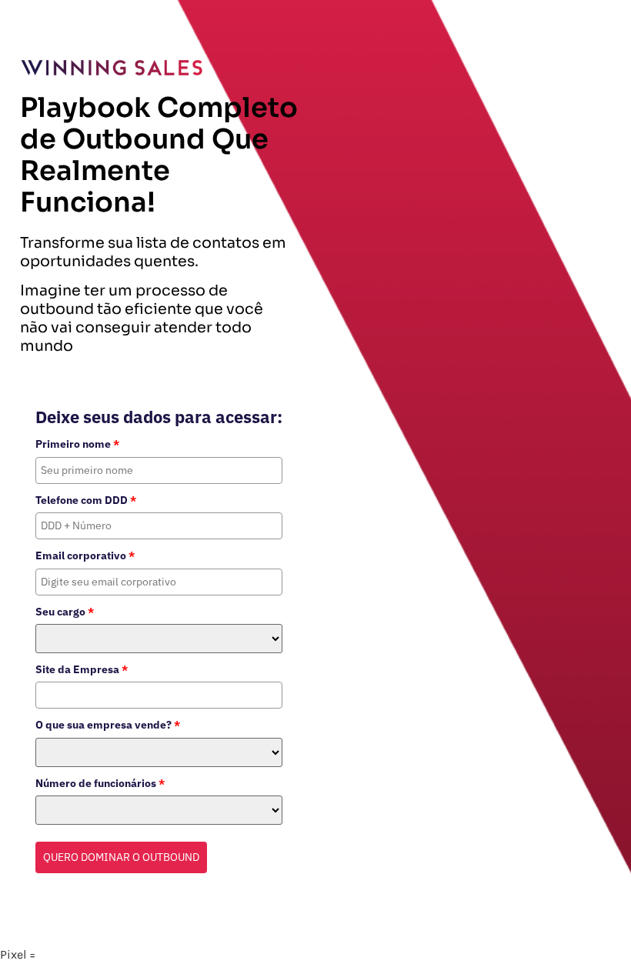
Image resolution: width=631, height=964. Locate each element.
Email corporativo (85, 555)
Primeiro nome (77, 444)
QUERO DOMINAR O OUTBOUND (121, 857)
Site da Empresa (81, 669)
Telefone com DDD (85, 500)
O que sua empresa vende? (107, 725)
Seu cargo (64, 612)
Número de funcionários (100, 783)
